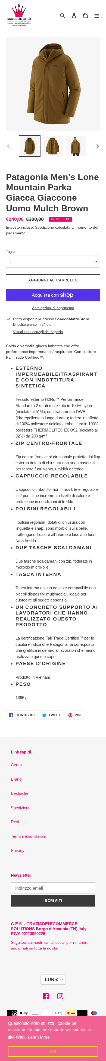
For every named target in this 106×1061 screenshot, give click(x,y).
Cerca (16, 764)
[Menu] (96, 15)
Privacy (17, 850)
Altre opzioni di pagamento (53, 308)
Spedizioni (20, 807)
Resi (15, 822)
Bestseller (20, 793)
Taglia (10, 252)
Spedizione (44, 227)
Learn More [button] (39, 1037)
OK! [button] (53, 1051)
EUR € (51, 979)
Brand (16, 779)
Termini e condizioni (28, 836)
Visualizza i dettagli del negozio (38, 332)
